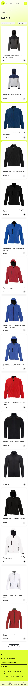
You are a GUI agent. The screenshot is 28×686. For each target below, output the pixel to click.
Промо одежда (20, 11)
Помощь (3, 655)
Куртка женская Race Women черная (13, 480)
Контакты (4, 666)
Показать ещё (14, 645)
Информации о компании (8, 658)
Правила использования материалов (14, 674)
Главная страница (5, 11)
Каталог (13, 11)
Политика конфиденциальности (14, 676)
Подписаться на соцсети (8, 662)
